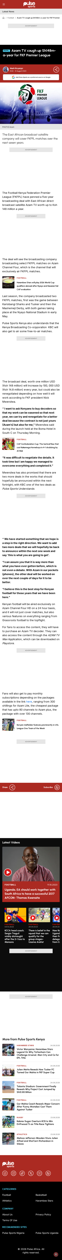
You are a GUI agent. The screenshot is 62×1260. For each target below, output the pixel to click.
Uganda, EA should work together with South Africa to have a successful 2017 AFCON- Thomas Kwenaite (30, 893)
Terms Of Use (9, 1220)
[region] (31, 926)
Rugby (20, 1117)
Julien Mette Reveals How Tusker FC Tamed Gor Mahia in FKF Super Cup (36, 1071)
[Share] (56, 69)
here (29, 701)
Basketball (41, 1194)
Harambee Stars (25, 1045)
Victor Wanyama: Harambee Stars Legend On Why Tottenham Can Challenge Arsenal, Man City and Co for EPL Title (38, 1053)
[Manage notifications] (56, 1254)
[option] (15, 927)
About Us (7, 1214)
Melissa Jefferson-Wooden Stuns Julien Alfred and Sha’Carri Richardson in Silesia (37, 1141)
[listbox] (32, 926)
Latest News (8, 11)
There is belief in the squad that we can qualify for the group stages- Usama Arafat (39, 936)
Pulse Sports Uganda (47, 1232)
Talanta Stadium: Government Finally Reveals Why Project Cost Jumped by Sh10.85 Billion (36, 1089)
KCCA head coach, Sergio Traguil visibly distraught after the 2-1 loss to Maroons (15, 936)
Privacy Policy (43, 1214)
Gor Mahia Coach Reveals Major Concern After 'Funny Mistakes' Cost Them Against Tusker (38, 1106)
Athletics (22, 1134)
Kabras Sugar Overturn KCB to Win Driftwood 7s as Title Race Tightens (35, 1122)
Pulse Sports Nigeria (13, 1232)
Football (10, 18)
